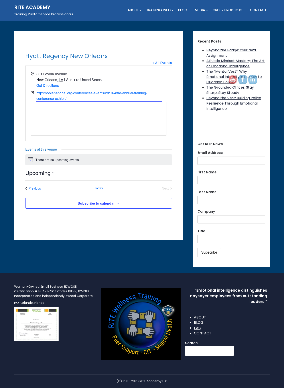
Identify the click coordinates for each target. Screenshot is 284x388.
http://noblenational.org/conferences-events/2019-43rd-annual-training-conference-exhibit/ (91, 95)
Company (206, 211)
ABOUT (133, 10)
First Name (207, 172)
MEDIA (200, 10)
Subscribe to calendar (96, 203)
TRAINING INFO (158, 10)
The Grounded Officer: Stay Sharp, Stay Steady (230, 90)
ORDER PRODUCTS (227, 10)
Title (201, 231)
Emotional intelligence (218, 290)
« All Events (162, 62)
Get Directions (47, 85)
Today (98, 188)
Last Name (207, 192)
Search (191, 342)
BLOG (182, 10)
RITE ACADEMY (32, 7)
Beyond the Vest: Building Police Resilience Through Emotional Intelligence (233, 103)
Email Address (210, 152)
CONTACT (258, 10)
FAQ (197, 327)
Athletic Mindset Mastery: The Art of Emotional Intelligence (235, 63)
